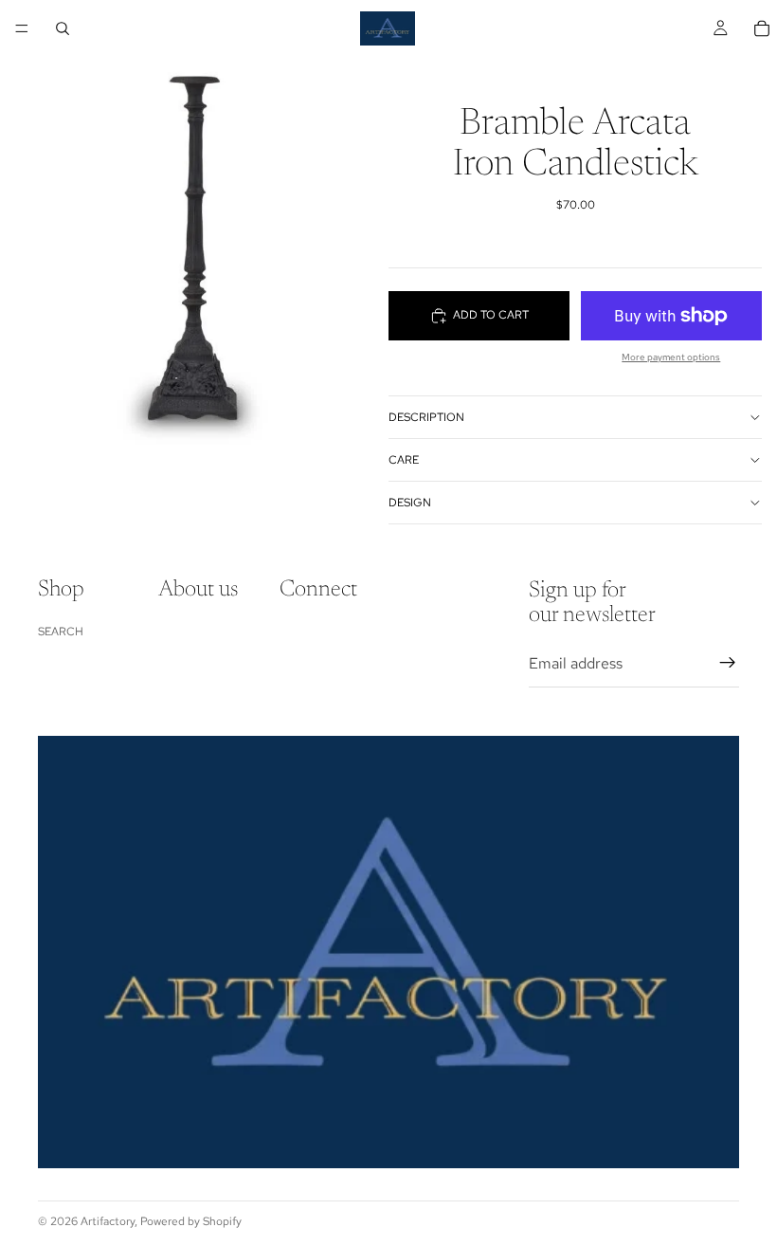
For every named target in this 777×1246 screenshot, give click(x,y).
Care (403, 459)
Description (426, 417)
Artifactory (108, 1221)
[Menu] (22, 28)
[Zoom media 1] (194, 243)
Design (409, 502)
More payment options (671, 357)
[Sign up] (728, 663)
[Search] (62, 28)
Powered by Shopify (191, 1221)
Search (60, 631)
